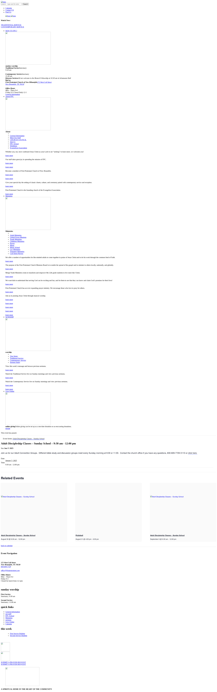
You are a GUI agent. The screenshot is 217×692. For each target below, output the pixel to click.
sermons (8, 620)
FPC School (14, 144)
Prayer (12, 243)
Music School (15, 247)
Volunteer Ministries (17, 251)
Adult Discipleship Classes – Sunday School (18, 535)
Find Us (8, 12)
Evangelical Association (18, 148)
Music (12, 245)
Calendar (8, 8)
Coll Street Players (16, 254)
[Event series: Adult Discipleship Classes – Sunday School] (26, 539)
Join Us (12, 142)
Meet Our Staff (15, 138)
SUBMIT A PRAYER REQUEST (13, 662)
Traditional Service (16, 358)
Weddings (13, 146)
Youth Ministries (16, 239)
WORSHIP (9, 317)
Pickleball (79, 535)
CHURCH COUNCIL (18, 140)
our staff (8, 614)
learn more (9, 156)
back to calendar (7, 546)
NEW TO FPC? (11, 31)
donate (7, 428)
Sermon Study (15, 362)
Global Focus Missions (18, 237)
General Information (12, 94)
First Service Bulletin (17, 634)
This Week (14, 356)
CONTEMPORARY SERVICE (12, 27)
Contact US (9, 10)
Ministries (8, 196)
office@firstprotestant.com (10, 570)
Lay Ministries (15, 249)
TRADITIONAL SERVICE (11, 25)
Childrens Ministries (17, 241)
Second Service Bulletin (18, 636)
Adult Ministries (15, 235)
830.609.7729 (6, 567)
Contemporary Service (18, 360)
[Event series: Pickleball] (99, 539)
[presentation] (34, 507)
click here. (192, 452)
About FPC (9, 96)
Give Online (9, 391)
